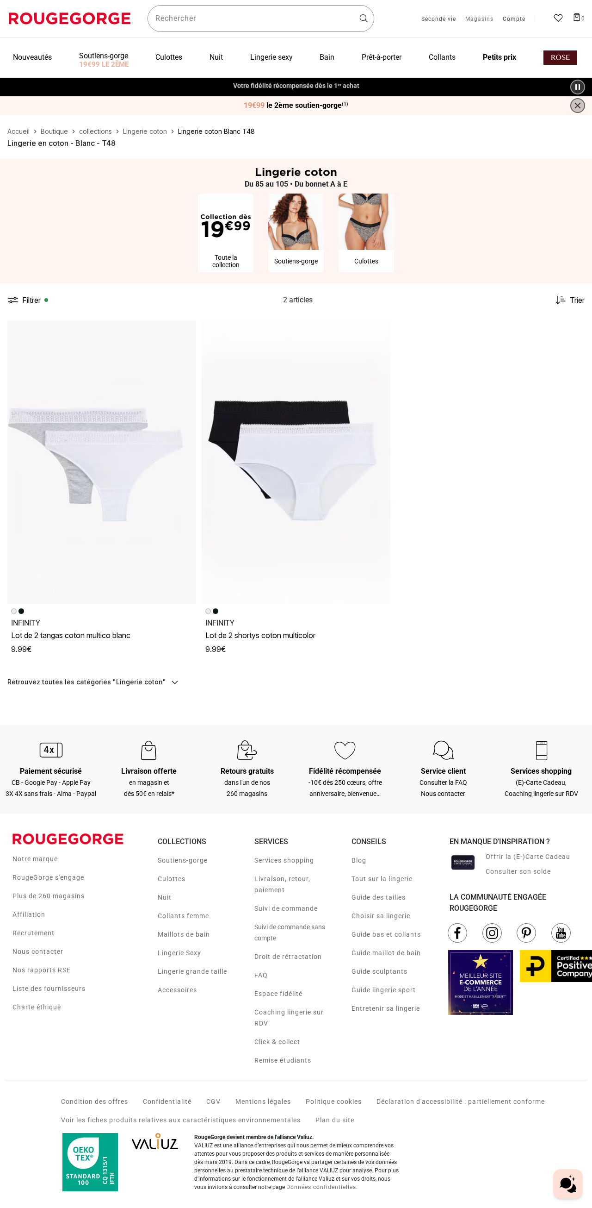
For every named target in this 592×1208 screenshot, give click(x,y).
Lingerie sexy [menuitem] (271, 57)
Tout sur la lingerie (382, 879)
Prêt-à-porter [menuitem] (381, 57)
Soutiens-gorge (183, 860)
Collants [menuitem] (442, 57)
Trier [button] (577, 300)
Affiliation (28, 914)
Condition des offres (94, 1101)
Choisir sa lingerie (381, 916)
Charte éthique (36, 1007)
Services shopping (284, 860)
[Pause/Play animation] (577, 87)
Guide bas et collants (386, 934)
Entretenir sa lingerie (386, 1008)
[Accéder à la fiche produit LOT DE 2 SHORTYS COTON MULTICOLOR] (296, 462)
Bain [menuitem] (327, 57)
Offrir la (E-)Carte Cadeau (528, 856)
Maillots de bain (184, 934)
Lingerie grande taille (192, 971)
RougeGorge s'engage (48, 877)
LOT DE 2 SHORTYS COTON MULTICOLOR (260, 635)
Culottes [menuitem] (168, 57)
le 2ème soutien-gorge (296, 105)
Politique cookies (334, 1101)
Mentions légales (263, 1101)
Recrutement (33, 933)
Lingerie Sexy (179, 953)
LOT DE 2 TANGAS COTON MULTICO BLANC (70, 635)
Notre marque (35, 859)
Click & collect (277, 1041)
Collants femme (183, 916)
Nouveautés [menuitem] (32, 57)
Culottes (171, 879)
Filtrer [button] (31, 300)
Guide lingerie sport (384, 990)
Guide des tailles (379, 897)
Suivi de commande (286, 908)
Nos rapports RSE (41, 970)
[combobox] (261, 18)
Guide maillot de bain (386, 953)
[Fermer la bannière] (577, 105)
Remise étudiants (282, 1060)
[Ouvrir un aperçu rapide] (185, 331)
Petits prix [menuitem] (499, 57)
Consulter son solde (518, 871)
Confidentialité (167, 1101)
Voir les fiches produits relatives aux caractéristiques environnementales (181, 1120)
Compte (514, 19)
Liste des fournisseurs (49, 988)
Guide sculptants (379, 971)
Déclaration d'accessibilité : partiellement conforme (460, 1101)
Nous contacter (37, 951)
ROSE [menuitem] (560, 57)
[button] (185, 331)
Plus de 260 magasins (48, 896)
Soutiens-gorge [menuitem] (103, 55)
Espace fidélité (278, 993)
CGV (213, 1101)
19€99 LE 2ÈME (104, 64)
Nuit (165, 897)
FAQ (261, 975)
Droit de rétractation (288, 956)
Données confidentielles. (322, 1187)
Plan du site (334, 1120)
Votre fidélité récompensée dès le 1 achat (296, 82)
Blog (359, 860)
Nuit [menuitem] (216, 57)
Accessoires (177, 990)
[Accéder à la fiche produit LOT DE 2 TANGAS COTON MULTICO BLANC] (101, 462)
